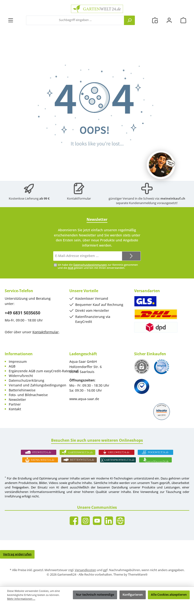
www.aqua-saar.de (84, 399)
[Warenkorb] (183, 20)
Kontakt (15, 409)
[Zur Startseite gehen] (97, 9)
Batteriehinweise (22, 390)
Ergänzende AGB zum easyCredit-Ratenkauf (43, 371)
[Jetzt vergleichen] (155, 20)
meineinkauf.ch (172, 199)
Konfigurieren (133, 595)
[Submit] (131, 256)
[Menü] (11, 20)
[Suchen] (129, 20)
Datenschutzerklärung (26, 380)
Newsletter (17, 399)
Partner (15, 404)
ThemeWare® (138, 575)
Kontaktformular (79, 199)
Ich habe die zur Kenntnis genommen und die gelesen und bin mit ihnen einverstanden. (98, 266)
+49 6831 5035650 (22, 313)
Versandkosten (85, 570)
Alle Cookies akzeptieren (169, 595)
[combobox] (75, 20)
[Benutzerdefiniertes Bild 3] (141, 386)
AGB (70, 267)
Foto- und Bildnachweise (28, 395)
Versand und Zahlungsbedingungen (37, 385)
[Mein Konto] (169, 20)
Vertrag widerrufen (17, 554)
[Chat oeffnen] (161, 165)
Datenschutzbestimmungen (90, 264)
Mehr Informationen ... (21, 598)
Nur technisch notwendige (95, 595)
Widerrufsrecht (21, 375)
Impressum (18, 361)
